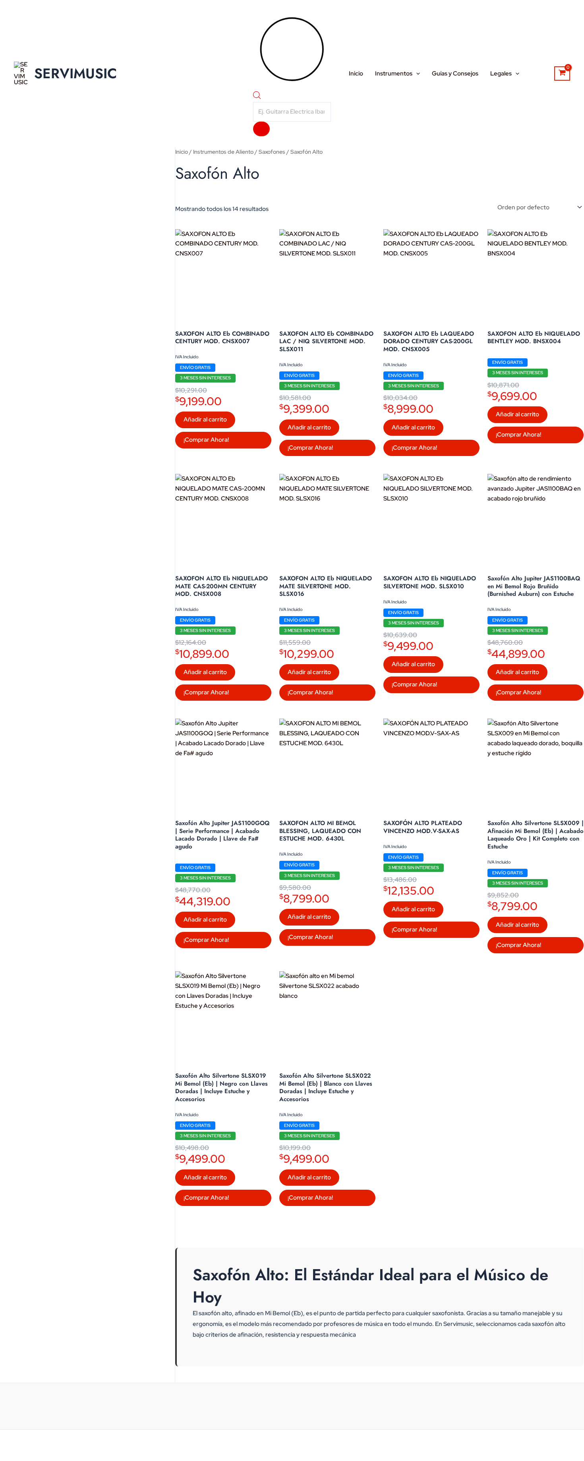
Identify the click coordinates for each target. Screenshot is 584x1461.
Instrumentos (393, 73)
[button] (416, 73)
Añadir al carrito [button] (205, 419)
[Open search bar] (257, 97)
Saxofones (272, 151)
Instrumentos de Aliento (223, 151)
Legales (501, 73)
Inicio (356, 73)
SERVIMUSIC (75, 73)
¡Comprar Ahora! (206, 440)
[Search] (261, 129)
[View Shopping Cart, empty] (562, 73)
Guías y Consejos (455, 73)
